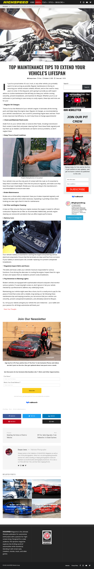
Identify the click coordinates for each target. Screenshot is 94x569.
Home (32, 2)
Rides (38, 2)
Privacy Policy (75, 565)
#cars (74, 211)
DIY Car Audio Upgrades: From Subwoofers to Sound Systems (46, 435)
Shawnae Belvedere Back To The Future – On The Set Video (29, 6)
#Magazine (75, 209)
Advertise (67, 565)
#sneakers (75, 212)
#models (79, 211)
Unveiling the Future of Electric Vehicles (17, 435)
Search (66, 84)
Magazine (59, 2)
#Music (74, 214)
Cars (11, 409)
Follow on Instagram (74, 218)
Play (44, 2)
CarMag (5, 409)
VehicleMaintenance (20, 409)
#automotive (76, 207)
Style (51, 2)
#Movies (83, 212)
